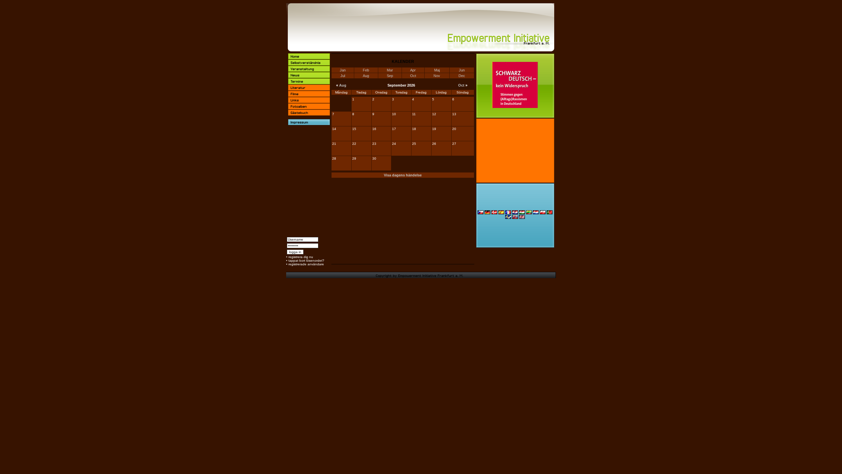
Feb (366, 70)
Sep (390, 76)
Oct (413, 76)
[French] (508, 213)
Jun (462, 70)
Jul (342, 76)
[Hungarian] (522, 213)
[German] (487, 213)
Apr (413, 70)
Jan (343, 70)
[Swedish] (508, 218)
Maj (437, 70)
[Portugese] (550, 213)
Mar (390, 70)
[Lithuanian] (529, 213)
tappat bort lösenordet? (306, 260)
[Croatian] (515, 213)
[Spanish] (501, 213)
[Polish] (543, 213)
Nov (436, 76)
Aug (366, 76)
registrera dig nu (300, 257)
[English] (522, 218)
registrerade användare (306, 264)
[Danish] (494, 213)
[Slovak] (515, 218)
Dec (461, 76)
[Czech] (480, 213)
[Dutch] (536, 213)
